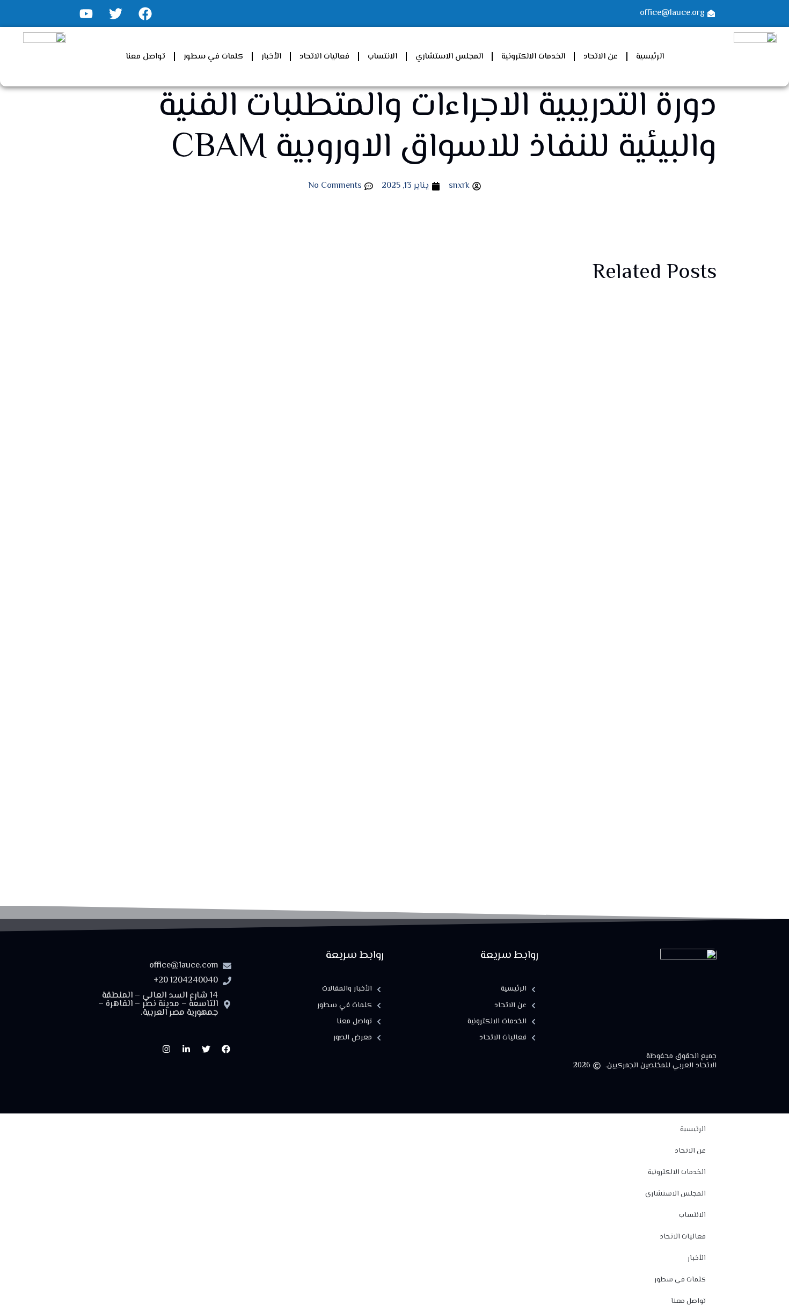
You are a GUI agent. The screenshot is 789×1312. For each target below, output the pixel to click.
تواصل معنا (145, 56)
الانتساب (382, 56)
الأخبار (271, 56)
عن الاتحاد (600, 56)
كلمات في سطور (213, 56)
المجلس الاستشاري (449, 56)
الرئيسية (650, 56)
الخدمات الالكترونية (533, 56)
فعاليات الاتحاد (324, 56)
